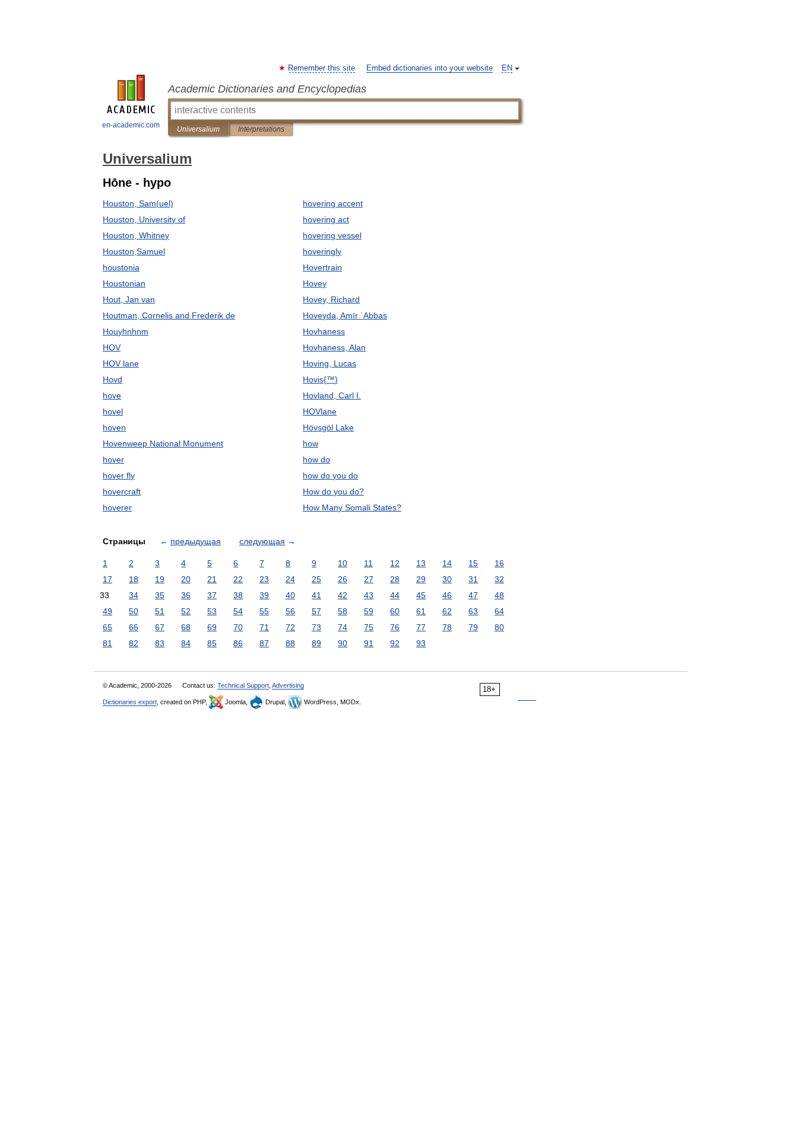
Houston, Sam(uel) (138, 203)
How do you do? (333, 491)
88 (290, 643)
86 (238, 643)
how (310, 443)
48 (499, 595)
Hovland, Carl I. (332, 395)
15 (473, 563)
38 (238, 595)
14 (447, 563)
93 (421, 643)
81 (107, 643)
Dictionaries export (130, 701)
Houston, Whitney (136, 235)
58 (342, 611)
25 (316, 579)
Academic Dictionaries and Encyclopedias (267, 89)
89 (316, 643)
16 (499, 563)
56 (290, 611)
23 (264, 579)
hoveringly (322, 251)
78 (447, 627)
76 (395, 627)
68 (186, 627)
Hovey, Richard (331, 299)
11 (368, 563)
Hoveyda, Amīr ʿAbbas (345, 315)
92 (395, 643)
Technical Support (243, 685)
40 (290, 595)
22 (238, 579)
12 (395, 563)
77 (421, 627)
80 (499, 627)
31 (473, 579)
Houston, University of (144, 219)
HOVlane (320, 411)
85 (212, 643)
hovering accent (333, 203)
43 (368, 595)
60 (395, 611)
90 (342, 643)
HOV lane (121, 363)
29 (421, 579)
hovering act (326, 219)
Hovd (112, 379)
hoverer (117, 507)
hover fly (119, 475)
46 (447, 595)
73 (316, 627)
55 (264, 611)
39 (264, 595)
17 (107, 579)
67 (159, 627)
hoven (114, 427)
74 (342, 627)
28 (395, 579)
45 (421, 595)
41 (316, 595)
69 (212, 627)
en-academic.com (131, 125)
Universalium (198, 129)
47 (473, 595)
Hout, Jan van (129, 299)
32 (499, 579)
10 (342, 563)
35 (159, 595)
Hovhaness (324, 331)
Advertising (288, 685)
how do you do (330, 475)
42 (342, 595)
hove (112, 395)
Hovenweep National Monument (163, 443)
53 (212, 611)
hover (113, 459)
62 (447, 611)
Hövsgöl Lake (328, 427)
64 (499, 611)
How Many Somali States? (352, 507)
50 (133, 611)
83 (159, 643)
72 (290, 627)
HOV (112, 347)
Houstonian (124, 283)
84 (186, 643)
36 (186, 595)
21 (212, 579)
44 (395, 595)
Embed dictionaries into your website (429, 68)
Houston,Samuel (134, 251)
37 (212, 595)
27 (368, 579)
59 (368, 611)
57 (316, 611)
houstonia (121, 267)
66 (133, 627)
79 (473, 627)
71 (264, 627)
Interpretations (261, 129)
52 (186, 611)
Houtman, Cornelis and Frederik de (169, 315)
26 (342, 579)
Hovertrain (322, 267)
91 (368, 643)
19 (159, 579)
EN (507, 68)
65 (107, 627)
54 (238, 611)
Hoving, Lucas (329, 363)
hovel (113, 411)
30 (447, 579)
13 (421, 563)
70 (238, 627)
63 (473, 611)
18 (133, 579)
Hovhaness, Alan (334, 347)
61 (421, 611)
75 (368, 627)
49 (107, 611)
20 (186, 579)
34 (133, 595)
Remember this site (322, 68)
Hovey (315, 283)
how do (316, 459)
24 (290, 579)
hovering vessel (332, 235)
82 (133, 643)
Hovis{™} (320, 379)
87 (264, 643)
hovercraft (122, 491)
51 (159, 611)
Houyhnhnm (125, 331)
